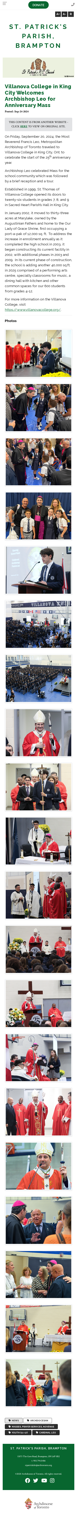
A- (64, 14)
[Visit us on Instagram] (52, 1480)
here (23, 126)
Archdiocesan (38, 1420)
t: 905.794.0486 (38, 1460)
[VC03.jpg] (38, 462)
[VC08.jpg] (38, 732)
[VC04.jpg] (38, 516)
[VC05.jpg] (38, 570)
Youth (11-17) (19, 1432)
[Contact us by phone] (73, 5)
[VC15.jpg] (38, 1112)
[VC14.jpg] (38, 1057)
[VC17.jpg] (38, 1220)
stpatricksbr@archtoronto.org (38, 1465)
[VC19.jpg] (38, 1328)
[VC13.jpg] (38, 1003)
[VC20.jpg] (38, 1382)
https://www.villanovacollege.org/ (33, 310)
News (15, 1420)
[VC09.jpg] (38, 787)
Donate (38, 5)
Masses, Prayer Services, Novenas (32, 1426)
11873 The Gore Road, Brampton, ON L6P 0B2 (38, 1456)
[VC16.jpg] (38, 1166)
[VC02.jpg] (38, 407)
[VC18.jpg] (38, 1274)
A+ (58, 14)
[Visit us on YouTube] (44, 1480)
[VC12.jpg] (38, 949)
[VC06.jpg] (38, 624)
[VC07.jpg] (38, 678)
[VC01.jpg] (38, 353)
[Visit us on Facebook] (27, 1480)
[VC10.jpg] (38, 841)
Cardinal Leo (47, 1432)
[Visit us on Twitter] (35, 1480)
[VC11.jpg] (38, 895)
